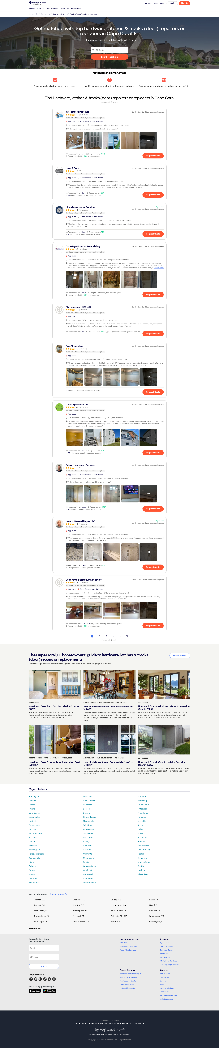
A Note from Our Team (168, 961)
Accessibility (121, 1030)
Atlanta (32, 874)
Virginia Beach (144, 862)
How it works (165, 974)
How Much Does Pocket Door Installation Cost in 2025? (108, 708)
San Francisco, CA (81, 921)
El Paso (141, 833)
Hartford (33, 846)
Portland (142, 796)
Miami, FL (153, 905)
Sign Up (184, 3)
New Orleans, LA (118, 911)
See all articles (179, 655)
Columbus (88, 878)
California (103, 1030)
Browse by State (57, 894)
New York (87, 846)
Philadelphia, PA (41, 916)
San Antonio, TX (156, 916)
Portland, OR (78, 916)
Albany (86, 841)
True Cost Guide (166, 946)
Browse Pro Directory (128, 946)
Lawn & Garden (52, 8)
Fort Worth (143, 837)
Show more (159, 268)
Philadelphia (143, 805)
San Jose (33, 837)
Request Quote (153, 155)
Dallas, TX (153, 900)
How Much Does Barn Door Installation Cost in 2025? (54, 707)
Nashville (142, 821)
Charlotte (87, 854)
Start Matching (109, 56)
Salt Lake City (144, 850)
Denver (32, 841)
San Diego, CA (40, 921)
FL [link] (37, 14)
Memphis (142, 817)
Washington (34, 850)
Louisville (87, 796)
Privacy (96, 1030)
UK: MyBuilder (139, 1023)
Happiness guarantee (168, 995)
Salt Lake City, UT (119, 916)
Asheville (87, 850)
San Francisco (35, 833)
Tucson (32, 805)
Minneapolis (88, 821)
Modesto (33, 821)
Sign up (43, 966)
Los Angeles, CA (118, 905)
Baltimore (87, 805)
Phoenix (32, 800)
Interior (32, 8)
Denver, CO (39, 905)
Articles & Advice (74, 8)
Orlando (32, 866)
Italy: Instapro (110, 1023)
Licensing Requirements (169, 965)
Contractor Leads (127, 985)
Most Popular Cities (38, 894)
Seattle (141, 866)
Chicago (33, 878)
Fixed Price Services (128, 950)
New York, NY (155, 911)
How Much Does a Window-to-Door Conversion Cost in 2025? (164, 707)
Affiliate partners (166, 999)
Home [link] (31, 14)
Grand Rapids (89, 817)
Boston (86, 809)
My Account (164, 943)
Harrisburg (142, 800)
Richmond (142, 858)
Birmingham (34, 796)
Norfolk (141, 854)
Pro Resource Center (128, 981)
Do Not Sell (111, 1030)
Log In (172, 3)
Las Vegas (88, 837)
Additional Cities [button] (35, 929)
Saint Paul (87, 825)
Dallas (140, 829)
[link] (109, 115)
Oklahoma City (90, 882)
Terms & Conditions (123, 1034)
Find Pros (123, 943)
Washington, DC (156, 921)
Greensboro (88, 858)
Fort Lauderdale (36, 854)
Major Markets (38, 789)
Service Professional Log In (130, 974)
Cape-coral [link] (45, 14)
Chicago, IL (116, 900)
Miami (31, 862)
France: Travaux (80, 1023)
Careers (163, 981)
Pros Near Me (165, 957)
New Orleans (89, 800)
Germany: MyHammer (95, 1023)
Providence (143, 813)
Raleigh (86, 862)
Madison (141, 870)
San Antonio (143, 846)
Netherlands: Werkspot (125, 1023)
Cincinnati (88, 870)
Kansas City (88, 829)
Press (162, 985)
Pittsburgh (142, 809)
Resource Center (166, 950)
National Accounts (127, 988)
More (63, 8)
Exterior (40, 8)
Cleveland (88, 874)
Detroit (86, 813)
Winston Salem (90, 866)
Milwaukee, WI (40, 911)
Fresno (32, 809)
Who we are (164, 977)
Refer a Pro (164, 954)
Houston (142, 841)
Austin (140, 825)
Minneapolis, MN (80, 911)
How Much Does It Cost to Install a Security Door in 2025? (161, 763)
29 (127, 636)
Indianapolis (34, 882)
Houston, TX (78, 905)
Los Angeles (34, 817)
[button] (74, 140)
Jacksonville (34, 858)
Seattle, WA (116, 921)
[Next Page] (134, 636)
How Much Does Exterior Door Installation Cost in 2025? (54, 763)
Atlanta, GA (39, 900)
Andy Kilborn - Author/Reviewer (97, 758)
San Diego (33, 829)
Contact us (164, 992)
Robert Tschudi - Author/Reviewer (98, 702)
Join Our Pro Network (128, 977)
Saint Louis (88, 833)
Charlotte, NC (79, 900)
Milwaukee (143, 874)
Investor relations (166, 988)
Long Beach (34, 813)
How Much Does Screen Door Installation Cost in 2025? (108, 763)
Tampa (32, 870)
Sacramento (34, 825)
